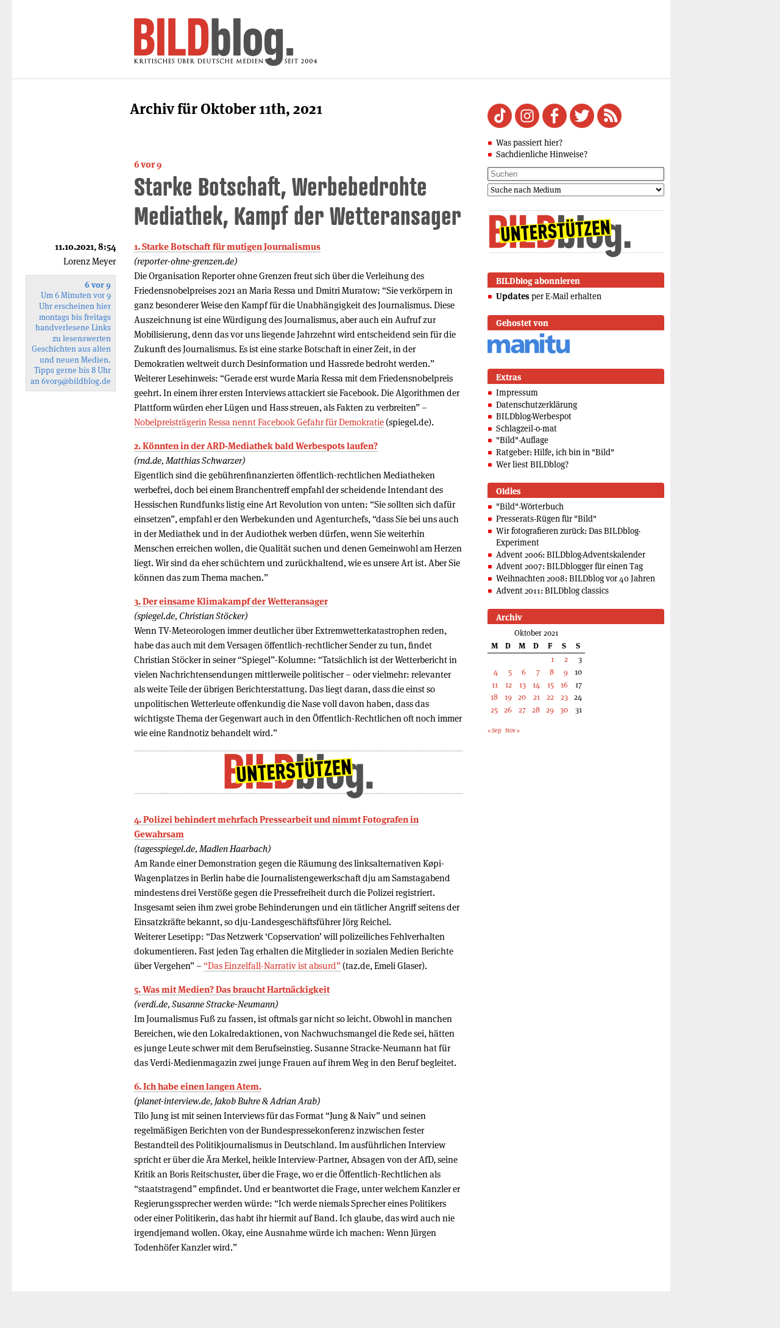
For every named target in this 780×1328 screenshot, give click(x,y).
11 (495, 685)
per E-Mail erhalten (548, 296)
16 (564, 685)
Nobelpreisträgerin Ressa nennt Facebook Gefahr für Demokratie (259, 422)
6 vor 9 (147, 164)
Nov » (512, 730)
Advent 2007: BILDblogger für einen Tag (569, 566)
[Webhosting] (529, 351)
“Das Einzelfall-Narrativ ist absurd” (272, 965)
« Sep (495, 730)
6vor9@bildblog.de (76, 381)
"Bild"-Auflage (522, 440)
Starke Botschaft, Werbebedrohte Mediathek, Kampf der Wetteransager (297, 200)
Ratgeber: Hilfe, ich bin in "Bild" (555, 452)
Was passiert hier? (529, 142)
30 (564, 710)
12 (508, 685)
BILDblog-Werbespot (534, 416)
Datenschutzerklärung (536, 404)
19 (508, 697)
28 (536, 710)
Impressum (517, 392)
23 (564, 697)
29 (550, 710)
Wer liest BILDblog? (532, 464)
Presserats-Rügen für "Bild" (546, 518)
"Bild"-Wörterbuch (530, 506)
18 (494, 697)
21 (536, 697)
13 (522, 685)
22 (550, 697)
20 (522, 697)
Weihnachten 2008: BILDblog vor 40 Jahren (575, 578)
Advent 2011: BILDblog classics (552, 590)
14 (536, 685)
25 (494, 710)
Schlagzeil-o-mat (526, 428)
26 (508, 710)
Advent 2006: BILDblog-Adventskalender (570, 554)
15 (550, 685)
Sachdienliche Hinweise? (541, 154)
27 (522, 710)
